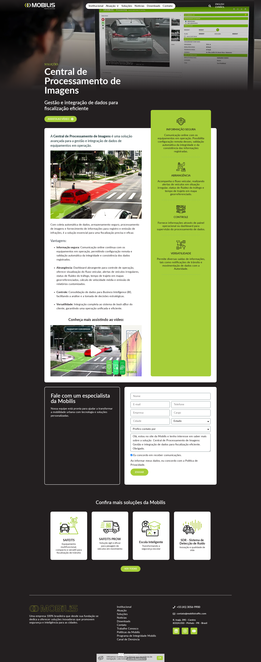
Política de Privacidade (136, 659)
